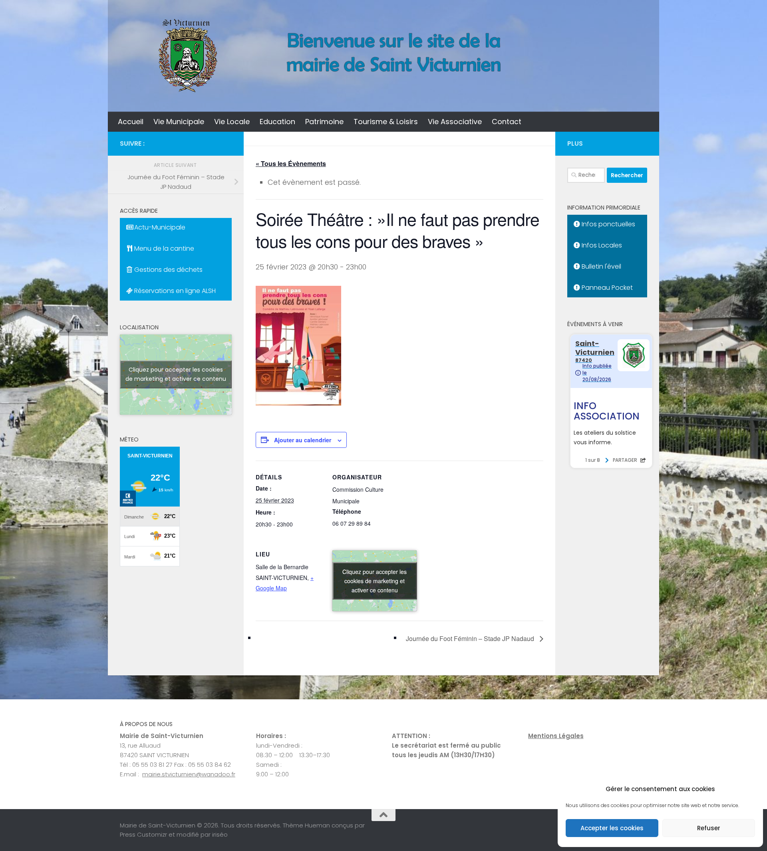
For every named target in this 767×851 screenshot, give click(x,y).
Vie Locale (232, 122)
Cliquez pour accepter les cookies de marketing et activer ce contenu (374, 581)
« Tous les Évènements (291, 163)
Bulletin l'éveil (600, 266)
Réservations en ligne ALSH (174, 290)
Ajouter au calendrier (302, 440)
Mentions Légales (556, 736)
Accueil (130, 122)
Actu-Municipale (159, 227)
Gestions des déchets (168, 269)
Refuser (708, 828)
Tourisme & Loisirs (386, 122)
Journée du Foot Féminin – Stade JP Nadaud (471, 638)
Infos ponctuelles (607, 224)
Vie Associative (455, 122)
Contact (506, 122)
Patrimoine (324, 122)
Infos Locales (601, 245)
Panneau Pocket (606, 287)
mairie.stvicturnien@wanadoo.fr (188, 774)
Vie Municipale (178, 122)
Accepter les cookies (612, 828)
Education (277, 122)
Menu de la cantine (163, 248)
